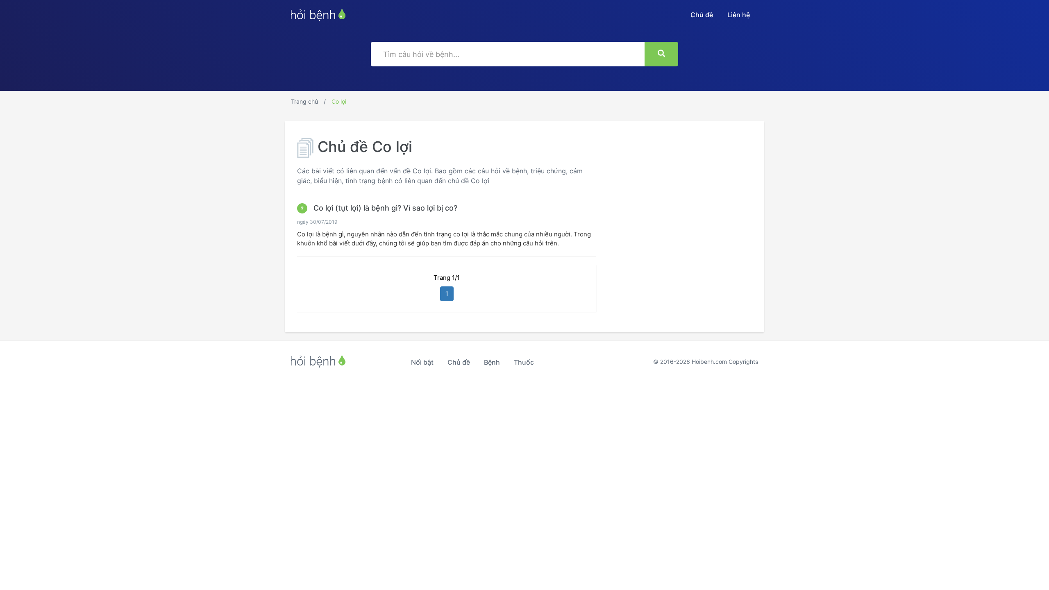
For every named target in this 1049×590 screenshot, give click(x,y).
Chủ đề (701, 15)
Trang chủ (304, 101)
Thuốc (524, 362)
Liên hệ (738, 15)
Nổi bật (422, 362)
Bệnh (492, 362)
